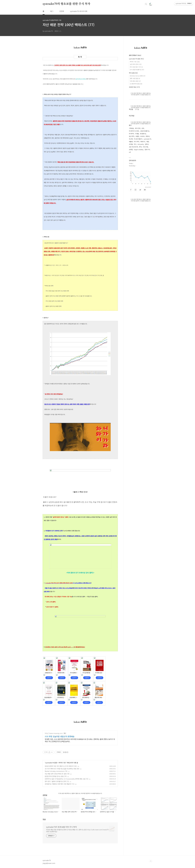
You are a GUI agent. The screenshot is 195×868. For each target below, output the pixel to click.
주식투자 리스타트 (134, 131)
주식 (135, 144)
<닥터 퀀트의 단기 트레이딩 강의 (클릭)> (80, 572)
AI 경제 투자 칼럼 (136, 84)
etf (130, 152)
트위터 (140, 190)
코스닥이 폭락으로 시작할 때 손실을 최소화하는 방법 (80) (62, 769)
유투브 (145, 190)
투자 (140, 147)
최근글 (131, 109)
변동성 (147, 136)
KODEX (142, 136)
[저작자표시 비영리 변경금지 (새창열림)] (65, 752)
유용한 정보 (134, 87)
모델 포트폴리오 (144, 131)
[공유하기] (49, 752)
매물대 (131, 142)
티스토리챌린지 (138, 139)
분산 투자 (131, 136)
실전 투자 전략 (135, 64)
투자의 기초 (62, 763)
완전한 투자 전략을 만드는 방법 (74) (56, 776)
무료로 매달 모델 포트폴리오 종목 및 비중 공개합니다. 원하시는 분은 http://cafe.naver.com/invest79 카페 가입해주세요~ (77, 831)
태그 (51, 11)
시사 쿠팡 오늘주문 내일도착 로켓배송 (59, 736)
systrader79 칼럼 (51, 763)
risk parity (141, 144)
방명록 (61, 11)
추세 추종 (145, 147)
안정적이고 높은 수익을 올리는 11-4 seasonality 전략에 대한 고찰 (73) (66, 779)
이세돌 (137, 134)
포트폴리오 (143, 134)
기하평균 (131, 128)
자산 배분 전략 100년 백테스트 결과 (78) (57, 774)
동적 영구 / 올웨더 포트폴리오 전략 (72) (57, 781)
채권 (147, 142)
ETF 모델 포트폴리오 (137, 70)
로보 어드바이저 (133, 147)
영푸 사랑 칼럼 (135, 78)
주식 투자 (136, 142)
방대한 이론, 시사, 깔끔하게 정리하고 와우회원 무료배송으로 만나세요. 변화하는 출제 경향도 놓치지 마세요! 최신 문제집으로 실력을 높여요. (80, 740)
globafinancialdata (81, 79)
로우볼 (131, 144)
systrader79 (147, 139)
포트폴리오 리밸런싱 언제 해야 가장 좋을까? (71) (59, 784)
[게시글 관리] (52, 752)
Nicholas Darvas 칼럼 (137, 76)
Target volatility (138, 149)
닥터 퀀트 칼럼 (135, 81)
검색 (146, 4)
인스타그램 (135, 190)
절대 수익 (147, 149)
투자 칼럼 (133, 73)
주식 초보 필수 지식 (136, 67)
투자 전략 (137, 128)
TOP (150, 861)
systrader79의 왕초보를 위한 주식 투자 (66, 4)
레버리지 (142, 142)
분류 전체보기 (135, 55)
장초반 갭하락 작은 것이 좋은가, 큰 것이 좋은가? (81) (61, 766)
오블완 (137, 136)
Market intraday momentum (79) (56, 771)
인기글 (137, 109)
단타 (143, 128)
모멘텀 (131, 149)
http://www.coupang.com (54, 733)
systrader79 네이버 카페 (78, 11)
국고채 (131, 139)
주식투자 (131, 134)
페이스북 (131, 190)
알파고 (147, 144)
